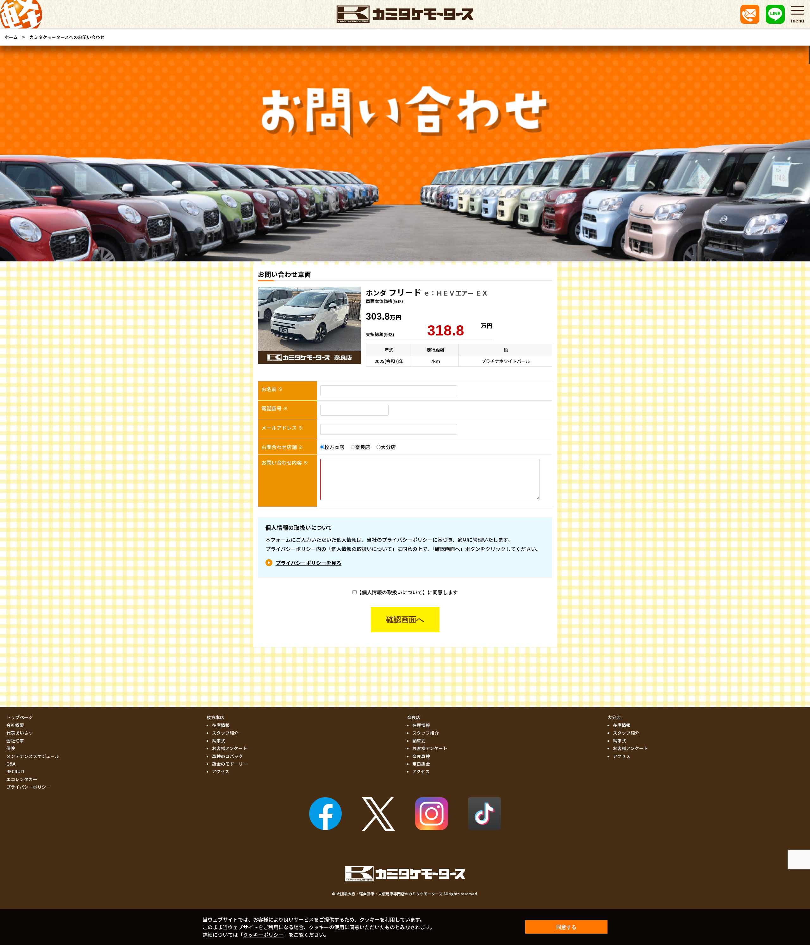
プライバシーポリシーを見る (308, 562)
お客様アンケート (229, 748)
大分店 (388, 447)
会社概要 (15, 725)
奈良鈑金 (421, 763)
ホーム (11, 37)
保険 (10, 748)
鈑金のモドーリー (229, 763)
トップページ (19, 717)
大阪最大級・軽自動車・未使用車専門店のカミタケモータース (389, 893)
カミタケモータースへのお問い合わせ (66, 37)
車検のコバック (227, 756)
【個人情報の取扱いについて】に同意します (407, 592)
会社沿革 (15, 740)
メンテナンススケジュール (32, 756)
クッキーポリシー (263, 934)
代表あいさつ (19, 732)
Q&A (11, 763)
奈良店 (362, 447)
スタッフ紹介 (225, 732)
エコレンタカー (21, 779)
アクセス (220, 771)
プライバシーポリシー (28, 787)
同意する (566, 927)
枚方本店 (334, 447)
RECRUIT (15, 771)
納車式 (218, 740)
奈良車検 (421, 756)
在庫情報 (221, 725)
